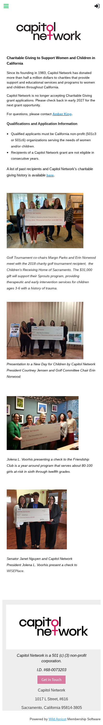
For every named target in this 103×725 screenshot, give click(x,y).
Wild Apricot (57, 719)
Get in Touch (51, 679)
